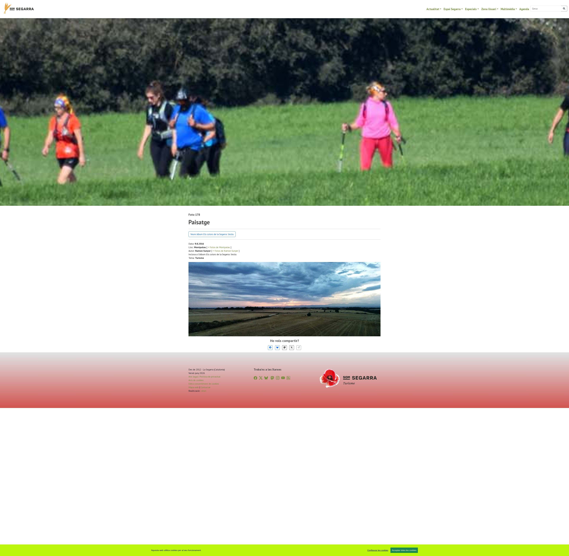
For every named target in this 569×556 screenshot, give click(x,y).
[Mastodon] (284, 347)
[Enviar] (298, 347)
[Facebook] (270, 347)
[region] (284, 550)
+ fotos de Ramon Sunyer (225, 250)
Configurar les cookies (377, 550)
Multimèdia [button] (508, 9)
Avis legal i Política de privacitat (204, 376)
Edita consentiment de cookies (203, 383)
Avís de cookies (196, 380)
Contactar (205, 387)
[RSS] (288, 378)
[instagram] (277, 378)
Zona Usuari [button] (488, 9)
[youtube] (283, 378)
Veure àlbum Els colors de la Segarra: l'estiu (212, 234)
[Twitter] (291, 347)
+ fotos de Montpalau (219, 247)
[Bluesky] (277, 347)
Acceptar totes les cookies (404, 550)
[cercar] (564, 8)
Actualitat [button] (432, 9)
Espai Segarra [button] (452, 9)
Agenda (524, 9)
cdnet (203, 390)
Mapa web (193, 387)
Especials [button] (471, 9)
